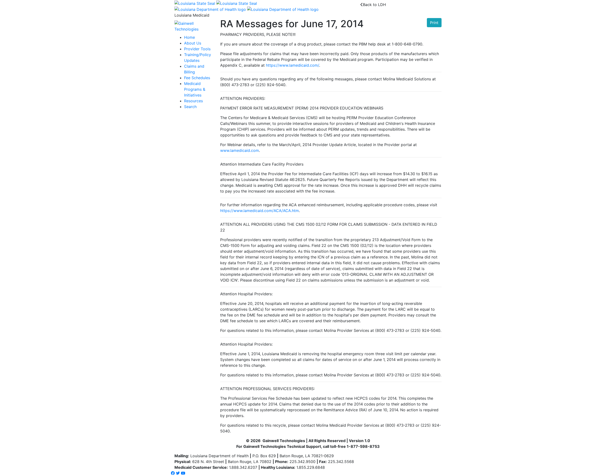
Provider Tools (197, 48)
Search (190, 106)
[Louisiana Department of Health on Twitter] (178, 473)
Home (189, 37)
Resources (193, 100)
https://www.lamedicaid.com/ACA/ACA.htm (259, 210)
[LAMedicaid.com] (193, 26)
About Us (192, 43)
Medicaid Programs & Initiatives (194, 89)
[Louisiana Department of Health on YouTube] (183, 473)
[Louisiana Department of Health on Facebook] (173, 473)
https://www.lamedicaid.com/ (292, 65)
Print (434, 22)
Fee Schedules (197, 77)
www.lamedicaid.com (239, 150)
